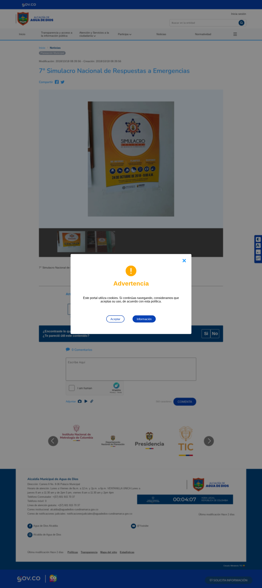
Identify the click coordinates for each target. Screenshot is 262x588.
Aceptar (115, 319)
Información (144, 319)
